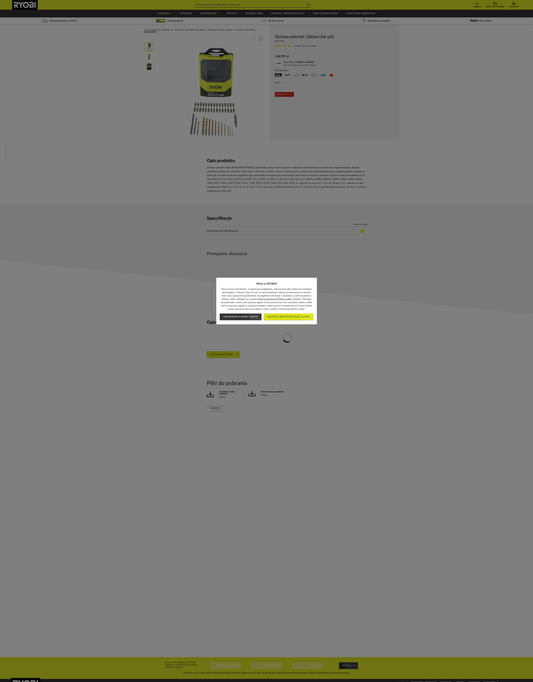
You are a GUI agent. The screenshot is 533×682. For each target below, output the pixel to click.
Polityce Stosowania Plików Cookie (274, 299)
